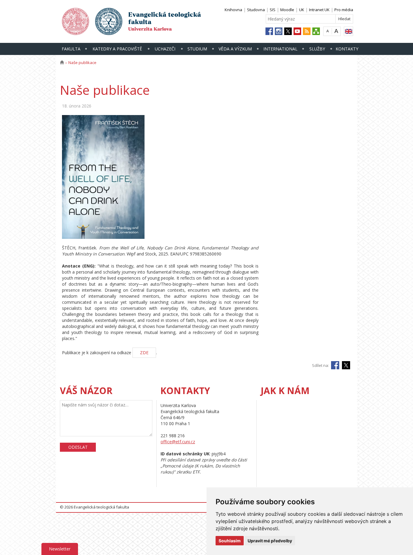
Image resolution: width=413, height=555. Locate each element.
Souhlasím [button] (230, 540)
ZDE (144, 352)
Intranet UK (319, 9)
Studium (197, 49)
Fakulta (71, 49)
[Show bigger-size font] (336, 31)
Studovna (256, 9)
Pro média (343, 9)
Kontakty (347, 49)
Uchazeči (165, 49)
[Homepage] (62, 62)
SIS (272, 9)
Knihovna (233, 9)
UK (301, 9)
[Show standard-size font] (328, 31)
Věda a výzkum (235, 49)
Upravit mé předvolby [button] (270, 540)
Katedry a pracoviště (117, 49)
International (280, 49)
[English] (348, 31)
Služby (317, 49)
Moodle (287, 9)
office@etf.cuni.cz (178, 441)
